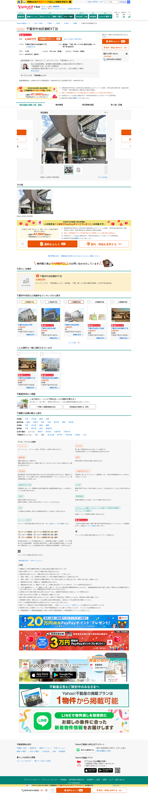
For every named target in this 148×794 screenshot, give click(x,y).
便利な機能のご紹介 (103, 751)
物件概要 (59, 104)
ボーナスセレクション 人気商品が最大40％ (65, 9)
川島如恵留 (122, 2)
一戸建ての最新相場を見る (46, 407)
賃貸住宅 (21, 16)
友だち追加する (87, 749)
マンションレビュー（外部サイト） (70, 605)
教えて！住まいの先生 (43, 761)
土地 (85, 16)
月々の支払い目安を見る (73, 39)
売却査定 (93, 16)
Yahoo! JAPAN (92, 2)
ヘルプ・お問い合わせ (116, 779)
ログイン (44, 9)
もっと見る (72, 342)
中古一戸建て (69, 16)
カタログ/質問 (104, 16)
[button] (28, 139)
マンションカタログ (24, 761)
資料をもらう (117, 41)
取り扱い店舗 (116, 104)
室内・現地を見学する (116, 47)
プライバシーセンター (50, 779)
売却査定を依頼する (80, 407)
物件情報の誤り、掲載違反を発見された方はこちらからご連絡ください (74, 256)
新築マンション (32, 16)
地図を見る (31, 47)
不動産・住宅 (21, 748)
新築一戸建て (57, 16)
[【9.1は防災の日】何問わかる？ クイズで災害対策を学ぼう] (44, 2)
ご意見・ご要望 (100, 779)
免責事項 (90, 779)
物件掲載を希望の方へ (77, 779)
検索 (128, 1)
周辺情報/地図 (88, 104)
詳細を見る (116, 785)
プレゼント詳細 (90, 526)
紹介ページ (54, 523)
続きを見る (35, 70)
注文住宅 (79, 16)
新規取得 (56, 6)
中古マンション (45, 16)
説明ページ (76, 98)
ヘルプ (101, 2)
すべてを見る (103, 177)
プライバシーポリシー (32, 779)
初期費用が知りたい (49, 39)
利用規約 (63, 779)
